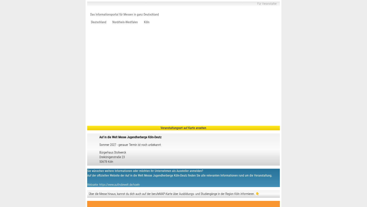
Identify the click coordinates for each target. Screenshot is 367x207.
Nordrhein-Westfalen (125, 22)
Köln (146, 22)
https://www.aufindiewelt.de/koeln (119, 184)
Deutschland (98, 22)
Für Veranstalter (267, 4)
